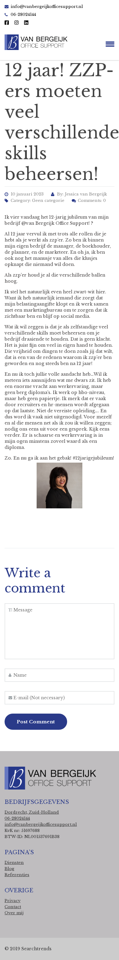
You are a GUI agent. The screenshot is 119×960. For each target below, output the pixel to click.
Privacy (12, 900)
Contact (13, 906)
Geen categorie (48, 200)
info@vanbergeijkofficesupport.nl (47, 6)
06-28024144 (17, 818)
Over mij (14, 912)
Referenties (17, 874)
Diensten (14, 862)
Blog (9, 868)
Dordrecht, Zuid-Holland (32, 812)
